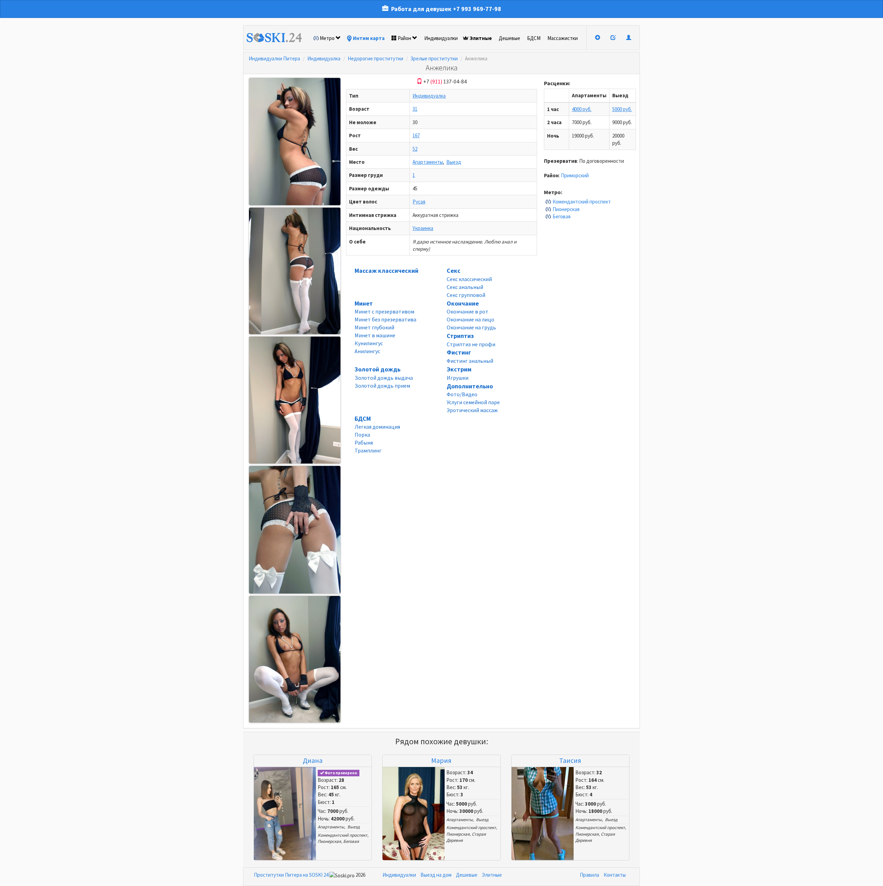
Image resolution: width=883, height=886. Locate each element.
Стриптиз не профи (471, 344)
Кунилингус (369, 343)
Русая (419, 201)
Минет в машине (375, 335)
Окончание (463, 303)
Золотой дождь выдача (384, 377)
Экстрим (459, 369)
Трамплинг (368, 450)
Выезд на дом (436, 875)
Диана (313, 760)
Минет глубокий (374, 327)
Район (404, 38)
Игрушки (457, 377)
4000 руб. (582, 109)
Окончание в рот (467, 311)
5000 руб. (622, 109)
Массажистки (562, 38)
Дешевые (509, 38)
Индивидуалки (441, 38)
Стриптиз (460, 336)
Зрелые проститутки (434, 58)
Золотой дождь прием (382, 385)
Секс (453, 271)
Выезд (453, 162)
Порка (362, 434)
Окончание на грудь (471, 327)
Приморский (575, 175)
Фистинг (459, 352)
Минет (364, 303)
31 (415, 109)
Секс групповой (466, 294)
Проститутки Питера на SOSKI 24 (291, 875)
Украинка (423, 228)
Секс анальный (465, 286)
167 (416, 135)
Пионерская (566, 209)
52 (415, 149)
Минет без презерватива (385, 319)
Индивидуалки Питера (274, 58)
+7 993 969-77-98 (477, 9)
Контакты (615, 875)
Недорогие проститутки (375, 58)
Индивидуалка (323, 58)
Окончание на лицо (470, 319)
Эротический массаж (472, 410)
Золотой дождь (377, 369)
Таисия (570, 760)
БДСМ (533, 38)
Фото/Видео (462, 394)
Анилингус (367, 351)
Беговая (562, 216)
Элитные (481, 38)
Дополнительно (470, 386)
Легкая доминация (377, 426)
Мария (441, 760)
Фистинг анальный (470, 360)
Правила (589, 875)
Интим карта (369, 38)
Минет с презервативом (384, 311)
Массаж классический (386, 271)
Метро (327, 38)
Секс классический (469, 279)
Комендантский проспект (582, 201)
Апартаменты (428, 162)
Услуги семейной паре (473, 402)
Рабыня (364, 442)
